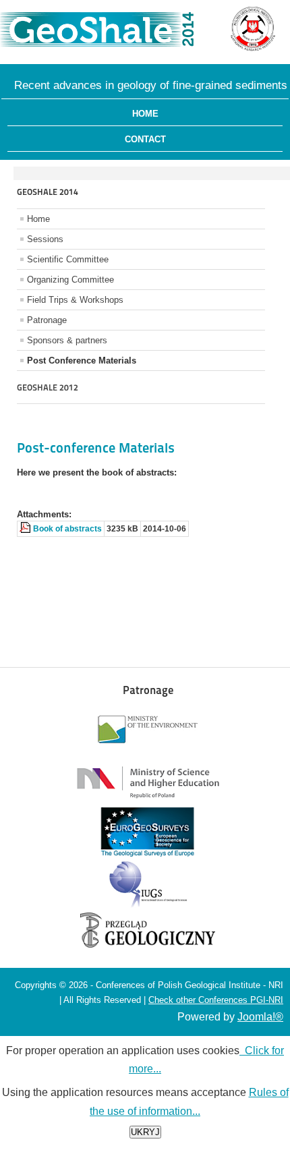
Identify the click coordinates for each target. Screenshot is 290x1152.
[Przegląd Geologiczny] (147, 945)
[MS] (147, 751)
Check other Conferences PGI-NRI (215, 1000)
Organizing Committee (70, 280)
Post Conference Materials (81, 360)
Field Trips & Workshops (75, 300)
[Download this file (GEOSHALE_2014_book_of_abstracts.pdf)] (26, 529)
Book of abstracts (67, 529)
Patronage (47, 320)
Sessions (45, 239)
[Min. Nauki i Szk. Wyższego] (147, 802)
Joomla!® (260, 1017)
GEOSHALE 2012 (47, 387)
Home (145, 114)
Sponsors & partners (67, 340)
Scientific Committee (68, 259)
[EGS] (148, 853)
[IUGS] (148, 907)
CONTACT (145, 139)
